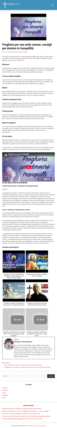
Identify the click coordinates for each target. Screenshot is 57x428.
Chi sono (35, 425)
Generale (5, 390)
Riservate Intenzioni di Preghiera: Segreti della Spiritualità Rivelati (21, 408)
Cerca (51, 376)
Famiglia (4, 388)
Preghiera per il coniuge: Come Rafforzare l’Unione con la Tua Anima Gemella (27, 367)
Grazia (4, 393)
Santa (4, 398)
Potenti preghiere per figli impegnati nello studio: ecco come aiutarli (22, 418)
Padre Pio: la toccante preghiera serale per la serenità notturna (21, 413)
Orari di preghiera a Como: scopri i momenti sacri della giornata (23, 365)
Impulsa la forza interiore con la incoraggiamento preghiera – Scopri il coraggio (25, 411)
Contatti (30, 425)
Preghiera (7, 363)
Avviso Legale (42, 425)
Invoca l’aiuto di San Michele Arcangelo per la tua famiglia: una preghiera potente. (26, 416)
